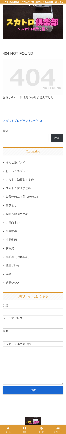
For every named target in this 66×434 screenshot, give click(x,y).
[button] (59, 423)
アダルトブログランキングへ (21, 120)
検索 (5, 130)
